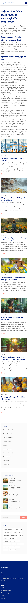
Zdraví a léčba (7, 464)
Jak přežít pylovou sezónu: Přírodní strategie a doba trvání (13, 279)
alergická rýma (7, 547)
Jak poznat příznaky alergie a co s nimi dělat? (12, 159)
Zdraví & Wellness (8, 449)
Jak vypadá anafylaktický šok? (15, 508)
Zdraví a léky (6, 460)
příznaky (19, 532)
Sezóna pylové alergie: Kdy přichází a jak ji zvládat (13, 398)
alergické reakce (16, 547)
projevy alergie (20, 544)
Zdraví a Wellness (7, 433)
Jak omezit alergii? (13, 495)
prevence (6, 549)
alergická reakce (7, 541)
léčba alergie (11, 529)
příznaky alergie (7, 532)
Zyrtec (14, 544)
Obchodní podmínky (6, 590)
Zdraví (5, 445)
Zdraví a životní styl (8, 437)
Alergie (14, 532)
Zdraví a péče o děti (8, 453)
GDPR (2, 595)
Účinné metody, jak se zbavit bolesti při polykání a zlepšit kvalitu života (13, 358)
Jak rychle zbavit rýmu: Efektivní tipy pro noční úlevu (13, 199)
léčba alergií (19, 529)
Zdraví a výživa (7, 441)
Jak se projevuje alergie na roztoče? (15, 481)
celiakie (5, 538)
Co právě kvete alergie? (14, 501)
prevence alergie (12, 538)
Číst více (3, 174)
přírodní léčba (16, 541)
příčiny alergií (12, 549)
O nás (2, 587)
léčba (21, 535)
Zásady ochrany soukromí (7, 593)
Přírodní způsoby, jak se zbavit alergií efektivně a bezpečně (14, 239)
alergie (5, 529)
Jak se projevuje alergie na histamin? (15, 488)
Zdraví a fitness (7, 457)
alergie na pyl (7, 535)
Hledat (23, 517)
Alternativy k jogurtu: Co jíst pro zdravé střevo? (12, 318)
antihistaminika (7, 544)
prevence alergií (15, 535)
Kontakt (3, 598)
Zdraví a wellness (8, 430)
